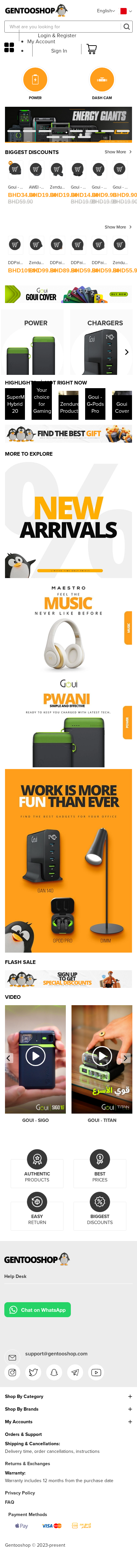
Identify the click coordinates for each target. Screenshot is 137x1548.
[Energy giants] (68, 109)
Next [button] (126, 1058)
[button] (106, 11)
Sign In (59, 51)
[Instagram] (12, 1372)
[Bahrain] (125, 11)
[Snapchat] (54, 1372)
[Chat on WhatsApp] (37, 1307)
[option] (68, 433)
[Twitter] (33, 1372)
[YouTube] (96, 1372)
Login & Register (57, 35)
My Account (41, 41)
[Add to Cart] (15, 169)
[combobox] (68, 27)
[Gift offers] (68, 433)
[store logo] (36, 10)
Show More (115, 151)
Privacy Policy (20, 1492)
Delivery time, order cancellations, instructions (52, 1451)
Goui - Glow (102, 187)
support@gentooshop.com (56, 1353)
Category (9, 47)
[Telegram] (75, 1372)
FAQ (9, 1502)
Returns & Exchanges (27, 1463)
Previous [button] (8, 1058)
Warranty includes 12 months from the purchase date (59, 1480)
